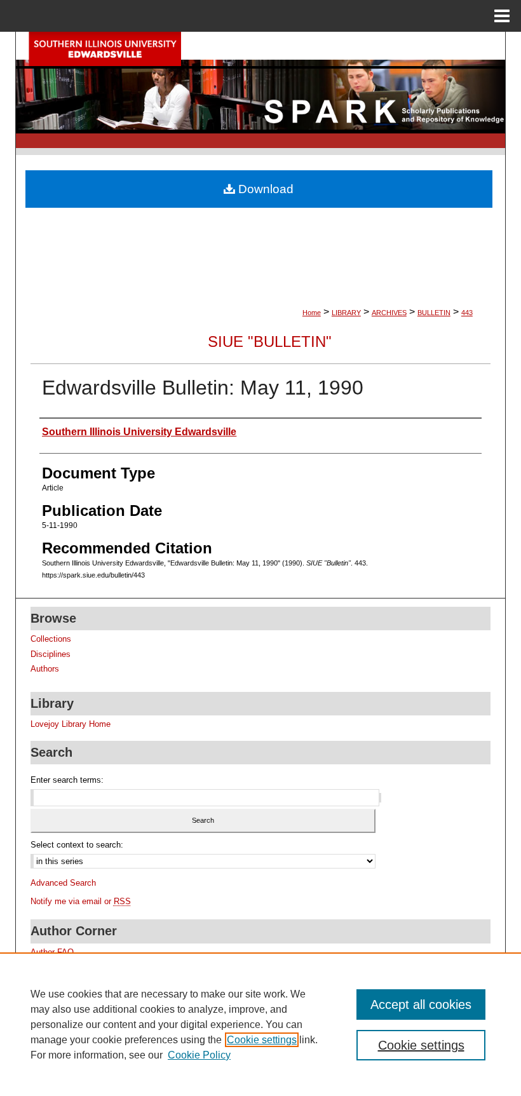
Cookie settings (262, 1039)
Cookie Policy (199, 1055)
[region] (260, 1024)
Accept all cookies (420, 1004)
